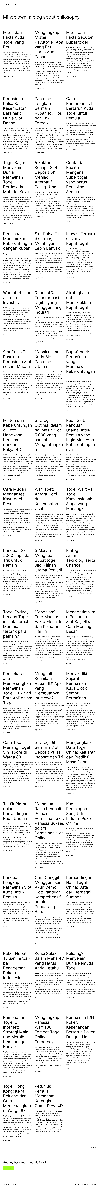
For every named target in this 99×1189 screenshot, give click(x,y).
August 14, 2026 (71, 150)
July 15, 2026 (7, 479)
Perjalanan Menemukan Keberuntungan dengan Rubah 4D (17, 243)
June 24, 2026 (70, 793)
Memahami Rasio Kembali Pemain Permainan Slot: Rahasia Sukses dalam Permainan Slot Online (49, 820)
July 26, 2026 (39, 342)
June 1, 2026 (7, 1140)
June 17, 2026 (39, 867)
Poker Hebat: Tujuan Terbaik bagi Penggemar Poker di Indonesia (16, 965)
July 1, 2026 (69, 663)
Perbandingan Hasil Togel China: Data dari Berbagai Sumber (79, 887)
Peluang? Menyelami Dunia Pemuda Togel (79, 960)
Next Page (92, 1147)
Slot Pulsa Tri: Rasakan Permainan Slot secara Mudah (17, 359)
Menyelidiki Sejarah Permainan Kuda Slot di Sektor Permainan (77, 685)
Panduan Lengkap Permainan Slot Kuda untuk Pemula (17, 887)
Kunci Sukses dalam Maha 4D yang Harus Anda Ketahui (49, 960)
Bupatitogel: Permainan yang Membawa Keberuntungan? (80, 364)
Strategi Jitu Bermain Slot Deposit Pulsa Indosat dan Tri (49, 749)
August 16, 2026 (39, 152)
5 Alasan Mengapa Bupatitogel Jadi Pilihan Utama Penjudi (48, 560)
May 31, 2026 (39, 1135)
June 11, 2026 (70, 926)
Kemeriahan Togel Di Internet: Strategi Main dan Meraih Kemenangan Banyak (15, 1032)
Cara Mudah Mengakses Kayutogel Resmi (14, 496)
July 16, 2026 (70, 410)
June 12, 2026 (39, 943)
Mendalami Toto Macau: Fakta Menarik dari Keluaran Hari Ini (48, 622)
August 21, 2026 (71, 76)
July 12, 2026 (7, 535)
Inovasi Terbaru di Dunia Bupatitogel (80, 238)
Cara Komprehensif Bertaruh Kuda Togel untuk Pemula (79, 108)
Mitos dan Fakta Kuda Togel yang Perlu (13, 39)
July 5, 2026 (38, 661)
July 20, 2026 (39, 398)
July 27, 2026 (70, 277)
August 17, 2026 (7, 152)
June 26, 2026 (39, 786)
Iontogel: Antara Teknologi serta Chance (80, 558)
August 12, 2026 (8, 223)
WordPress (92, 1184)
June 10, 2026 (7, 1007)
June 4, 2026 (38, 1071)
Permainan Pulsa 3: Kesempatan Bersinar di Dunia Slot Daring (15, 110)
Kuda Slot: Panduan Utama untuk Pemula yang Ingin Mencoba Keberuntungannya (80, 435)
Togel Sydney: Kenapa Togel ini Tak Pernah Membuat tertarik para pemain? (16, 624)
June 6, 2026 (70, 997)
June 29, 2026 (70, 730)
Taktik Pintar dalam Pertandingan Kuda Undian (15, 811)
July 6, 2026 (69, 597)
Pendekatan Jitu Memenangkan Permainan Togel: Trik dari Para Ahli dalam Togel (17, 688)
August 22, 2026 (39, 88)
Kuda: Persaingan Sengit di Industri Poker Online (79, 813)
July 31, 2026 (70, 221)
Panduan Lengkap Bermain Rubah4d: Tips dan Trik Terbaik (48, 110)
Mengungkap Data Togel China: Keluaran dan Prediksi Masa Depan (81, 752)
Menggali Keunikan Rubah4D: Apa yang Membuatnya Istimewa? (48, 685)
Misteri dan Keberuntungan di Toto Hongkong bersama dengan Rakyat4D (17, 435)
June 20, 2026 (7, 850)
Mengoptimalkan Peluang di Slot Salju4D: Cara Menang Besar (80, 622)
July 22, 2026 (70, 339)
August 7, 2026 (39, 216)
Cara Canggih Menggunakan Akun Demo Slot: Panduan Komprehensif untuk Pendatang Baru (48, 894)
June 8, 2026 (38, 997)
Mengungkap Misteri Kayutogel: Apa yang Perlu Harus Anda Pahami (49, 44)
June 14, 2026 (7, 926)
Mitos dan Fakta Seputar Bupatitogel (79, 37)
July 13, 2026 (70, 479)
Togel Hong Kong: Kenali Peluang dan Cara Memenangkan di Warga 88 (17, 1098)
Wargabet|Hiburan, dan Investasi (18, 297)
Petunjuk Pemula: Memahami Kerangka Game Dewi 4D (49, 1096)
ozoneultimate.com (9, 4)
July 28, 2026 (39, 278)
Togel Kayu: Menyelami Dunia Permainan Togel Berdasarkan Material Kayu (16, 177)
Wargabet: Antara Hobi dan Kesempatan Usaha (46, 499)
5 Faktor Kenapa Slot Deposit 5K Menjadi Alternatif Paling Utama (47, 174)
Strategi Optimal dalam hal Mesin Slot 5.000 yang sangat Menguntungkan (49, 435)
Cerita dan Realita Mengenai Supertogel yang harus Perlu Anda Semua (76, 177)
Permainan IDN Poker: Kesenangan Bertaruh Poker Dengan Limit (80, 1027)
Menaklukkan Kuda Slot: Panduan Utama (47, 359)
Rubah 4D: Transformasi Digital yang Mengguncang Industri (48, 302)
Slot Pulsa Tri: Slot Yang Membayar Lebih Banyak (47, 241)
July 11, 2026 (70, 540)
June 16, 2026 (70, 855)
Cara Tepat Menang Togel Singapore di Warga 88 (16, 749)
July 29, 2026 (7, 282)
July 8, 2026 (6, 594)
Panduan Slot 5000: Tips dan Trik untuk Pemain (17, 558)
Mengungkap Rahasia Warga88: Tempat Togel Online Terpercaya (47, 1029)
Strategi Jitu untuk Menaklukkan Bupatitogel (78, 300)
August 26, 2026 (8, 76)
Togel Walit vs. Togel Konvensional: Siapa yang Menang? (79, 499)
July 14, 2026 (38, 479)
